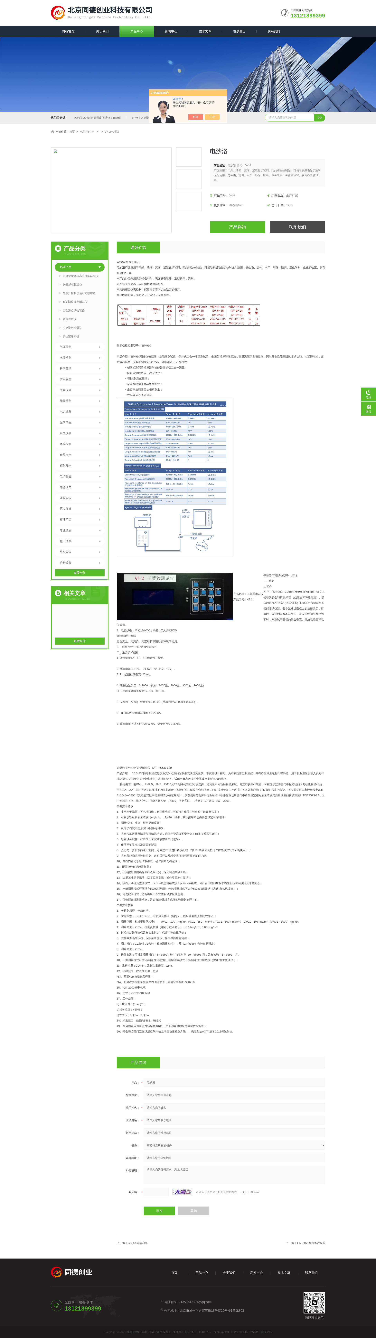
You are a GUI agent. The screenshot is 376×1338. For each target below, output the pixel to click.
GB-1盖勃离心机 (138, 1242)
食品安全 (65, 454)
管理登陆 (266, 1331)
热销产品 (65, 267)
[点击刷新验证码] (182, 1192)
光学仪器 (65, 422)
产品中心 (136, 31)
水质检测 (65, 357)
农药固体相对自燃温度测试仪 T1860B (97, 117)
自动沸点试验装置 (74, 310)
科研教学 (65, 368)
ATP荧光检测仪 (72, 327)
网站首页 (68, 31)
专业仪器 (65, 530)
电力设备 (65, 411)
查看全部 (80, 572)
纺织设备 (65, 552)
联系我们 (274, 31)
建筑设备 (65, 498)
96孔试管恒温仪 (72, 284)
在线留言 (239, 31)
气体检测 (65, 346)
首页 (72, 131)
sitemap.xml (221, 1331)
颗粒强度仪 (69, 319)
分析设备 (65, 562)
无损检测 (65, 400)
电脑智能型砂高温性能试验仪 (80, 275)
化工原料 (65, 541)
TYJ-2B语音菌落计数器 (311, 1242)
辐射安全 (65, 465)
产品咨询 (237, 227)
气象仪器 (65, 390)
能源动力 (65, 487)
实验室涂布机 (71, 336)
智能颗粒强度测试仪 (75, 301)
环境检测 (65, 444)
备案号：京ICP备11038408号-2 (192, 1331)
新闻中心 (171, 31)
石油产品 (65, 519)
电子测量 (65, 476)
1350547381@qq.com (196, 1302)
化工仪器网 (251, 1331)
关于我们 (102, 31)
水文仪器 (65, 433)
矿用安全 (65, 379)
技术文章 (205, 31)
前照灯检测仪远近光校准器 (79, 293)
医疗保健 (65, 508)
